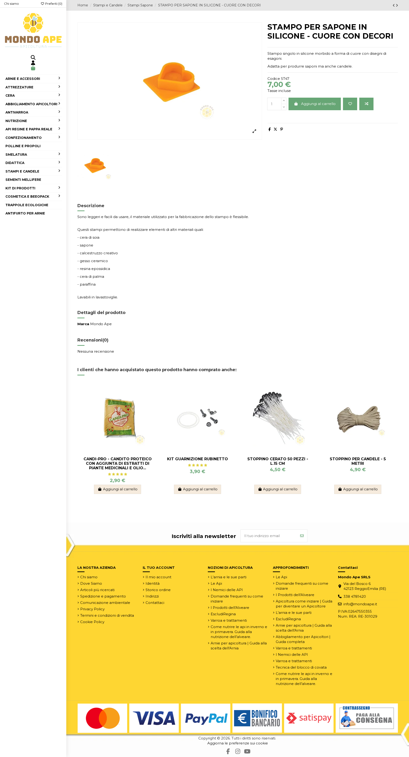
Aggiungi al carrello (318, 103)
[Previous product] (394, 5)
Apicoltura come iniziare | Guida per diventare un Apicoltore (304, 603)
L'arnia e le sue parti (228, 577)
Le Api (216, 583)
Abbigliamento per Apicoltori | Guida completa (303, 639)
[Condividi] (269, 129)
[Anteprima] (150, 406)
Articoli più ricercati (97, 590)
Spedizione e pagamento (103, 596)
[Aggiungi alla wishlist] (350, 104)
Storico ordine (158, 590)
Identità (153, 583)
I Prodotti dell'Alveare (230, 607)
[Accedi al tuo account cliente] (33, 63)
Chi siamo (11, 3)
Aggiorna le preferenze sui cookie (237, 743)
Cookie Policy (92, 622)
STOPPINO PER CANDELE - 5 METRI (358, 461)
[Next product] (397, 5)
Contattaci (155, 602)
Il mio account (158, 577)
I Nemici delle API (227, 590)
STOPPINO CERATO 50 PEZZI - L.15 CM (277, 461)
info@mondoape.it (360, 604)
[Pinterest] (281, 129)
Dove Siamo (91, 583)
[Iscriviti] (302, 536)
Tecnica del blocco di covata (301, 667)
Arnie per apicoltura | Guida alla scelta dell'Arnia (239, 645)
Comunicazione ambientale (105, 602)
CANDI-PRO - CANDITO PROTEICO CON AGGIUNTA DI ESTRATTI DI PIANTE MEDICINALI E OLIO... (118, 463)
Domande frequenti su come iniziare (237, 598)
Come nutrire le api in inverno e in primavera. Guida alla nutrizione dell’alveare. (239, 632)
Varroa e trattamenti (229, 620)
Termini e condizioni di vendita (107, 615)
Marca (83, 324)
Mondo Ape (101, 324)
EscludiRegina (223, 614)
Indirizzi (152, 596)
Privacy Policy (92, 609)
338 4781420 (354, 596)
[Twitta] (275, 129)
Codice (273, 78)
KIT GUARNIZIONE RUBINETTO (197, 459)
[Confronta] (366, 104)
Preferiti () (53, 3)
